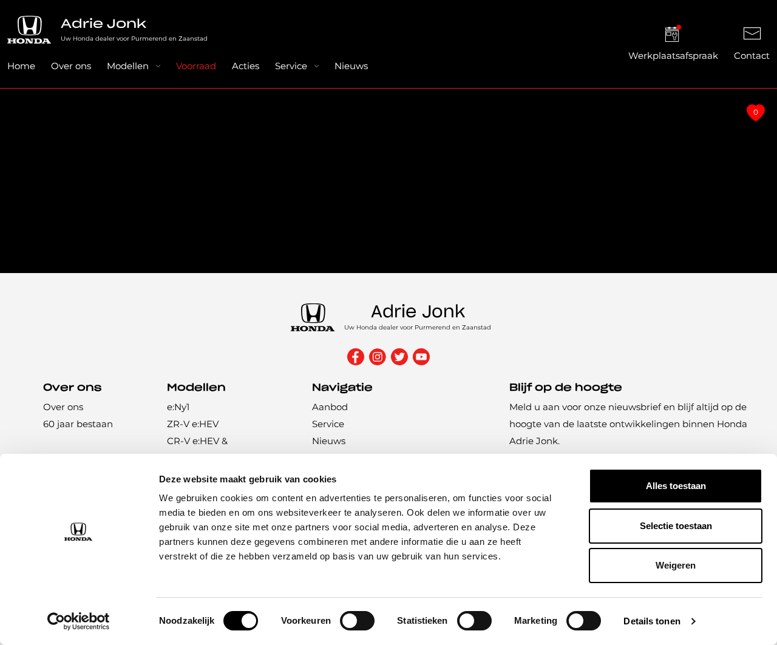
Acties (245, 66)
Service (291, 66)
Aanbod (330, 407)
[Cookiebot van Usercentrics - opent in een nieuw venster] (78, 621)
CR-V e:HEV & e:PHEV (197, 449)
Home (21, 66)
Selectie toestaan (676, 526)
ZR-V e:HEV (193, 424)
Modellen (128, 66)
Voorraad (196, 66)
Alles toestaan (676, 486)
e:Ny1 (178, 407)
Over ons (71, 66)
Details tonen (651, 621)
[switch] (357, 620)
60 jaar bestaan (78, 424)
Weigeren (676, 565)
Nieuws (351, 66)
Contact (752, 55)
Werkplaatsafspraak (673, 55)
